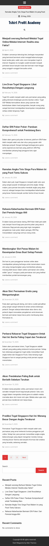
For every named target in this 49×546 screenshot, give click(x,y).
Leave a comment (11, 73)
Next (24, 457)
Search (5, 466)
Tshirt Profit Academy (24, 22)
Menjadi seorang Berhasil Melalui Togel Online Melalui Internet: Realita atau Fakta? (22, 42)
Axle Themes (31, 543)
